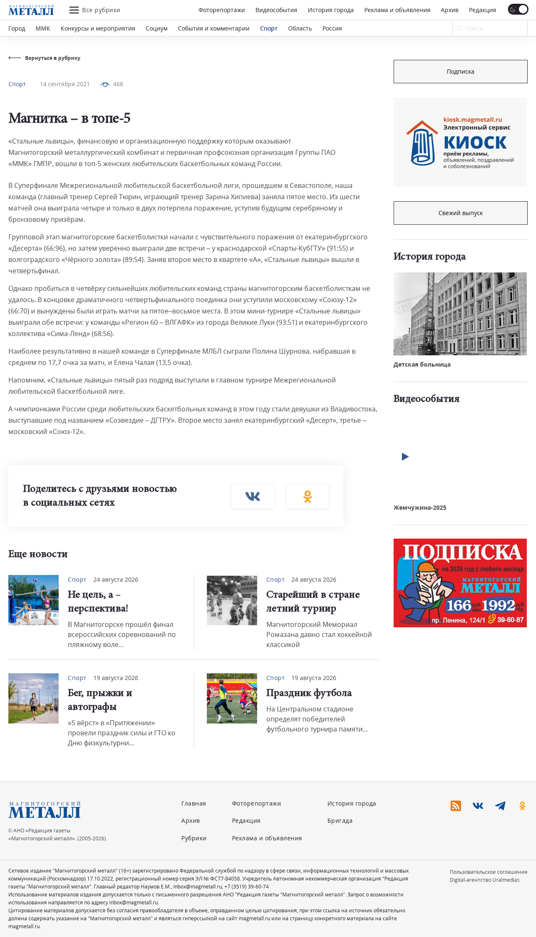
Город (16, 28)
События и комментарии (214, 28)
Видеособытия (276, 10)
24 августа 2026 (115, 579)
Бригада (340, 820)
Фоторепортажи (221, 10)
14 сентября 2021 (65, 84)
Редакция (482, 10)
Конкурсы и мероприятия (98, 28)
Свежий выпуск (460, 213)
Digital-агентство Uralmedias (485, 879)
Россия (332, 28)
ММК (43, 28)
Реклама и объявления (397, 10)
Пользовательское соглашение (489, 871)
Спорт (269, 28)
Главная (193, 803)
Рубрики (194, 838)
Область (300, 28)
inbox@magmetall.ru (197, 886)
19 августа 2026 (115, 678)
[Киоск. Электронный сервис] (460, 142)
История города (331, 10)
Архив (450, 10)
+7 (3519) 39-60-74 (246, 886)
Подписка (460, 71)
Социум (157, 28)
